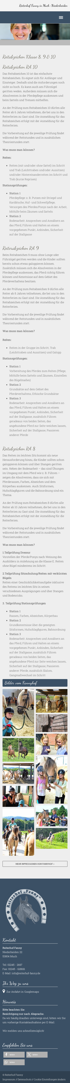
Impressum (9, 1079)
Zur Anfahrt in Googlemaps (22, 991)
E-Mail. (50, 1022)
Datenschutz (24, 1079)
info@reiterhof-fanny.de (26, 973)
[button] (14, 1055)
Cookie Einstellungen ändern (50, 1079)
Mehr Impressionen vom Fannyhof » (35, 863)
